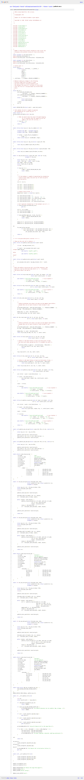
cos (11, 6)
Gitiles (8, 778)
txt (78, 777)
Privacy (11, 778)
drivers (46, 6)
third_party (16, 6)
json (82, 777)
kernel (22, 6)
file (37, 9)
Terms (15, 778)
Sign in (81, 2)
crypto (50, 6)
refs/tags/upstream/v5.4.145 (33, 6)
